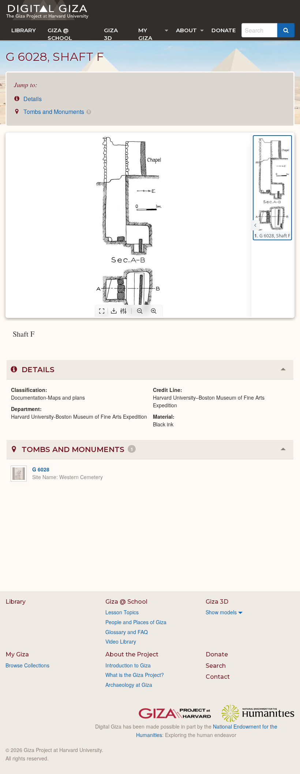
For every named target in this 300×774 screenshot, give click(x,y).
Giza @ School (60, 33)
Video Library (120, 641)
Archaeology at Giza (128, 684)
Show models (221, 612)
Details (32, 99)
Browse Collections (27, 665)
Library (23, 30)
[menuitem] (23, 30)
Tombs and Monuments (56, 111)
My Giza (145, 33)
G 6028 (40, 469)
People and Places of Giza (135, 622)
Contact (218, 676)
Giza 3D (111, 33)
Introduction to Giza (128, 665)
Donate (223, 30)
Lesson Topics (122, 612)
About (186, 30)
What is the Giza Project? (134, 674)
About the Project (131, 654)
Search (216, 665)
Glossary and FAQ (126, 632)
